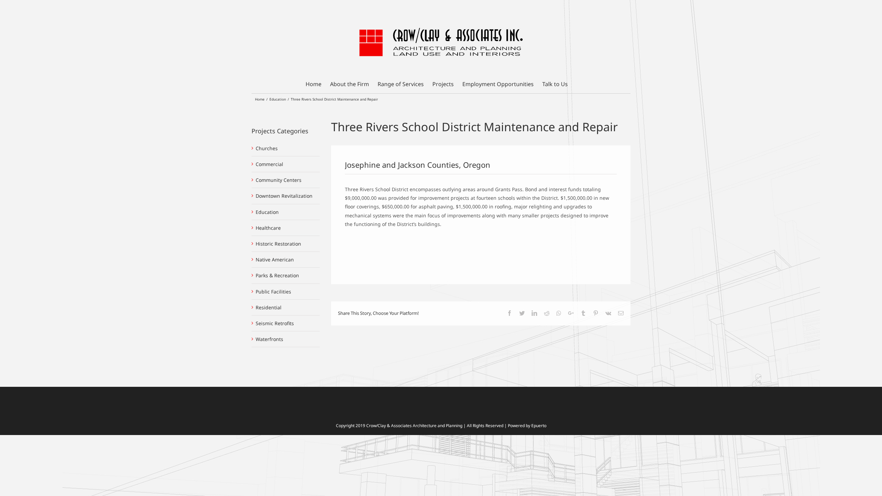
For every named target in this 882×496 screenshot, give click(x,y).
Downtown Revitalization (284, 196)
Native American (275, 259)
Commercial (269, 164)
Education (267, 212)
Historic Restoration (278, 243)
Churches (267, 148)
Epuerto (538, 425)
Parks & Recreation (277, 275)
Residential (268, 307)
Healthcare (268, 228)
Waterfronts (269, 339)
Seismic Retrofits (275, 323)
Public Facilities (273, 291)
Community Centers (278, 180)
